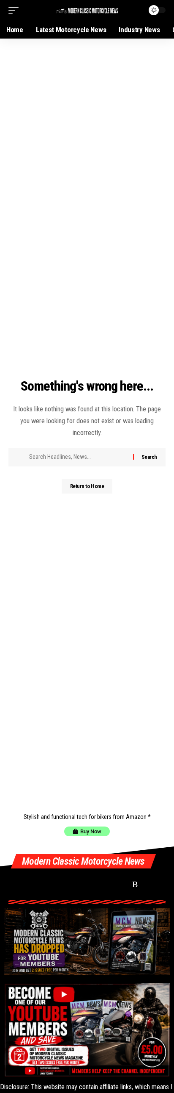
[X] (29, 884)
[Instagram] (59, 884)
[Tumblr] (105, 884)
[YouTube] (44, 884)
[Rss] (135, 884)
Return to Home (87, 486)
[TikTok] (74, 884)
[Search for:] (78, 457)
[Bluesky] (120, 884)
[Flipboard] (89, 884)
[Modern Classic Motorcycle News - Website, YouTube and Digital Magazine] (87, 10)
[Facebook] (13, 884)
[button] (15, 10)
